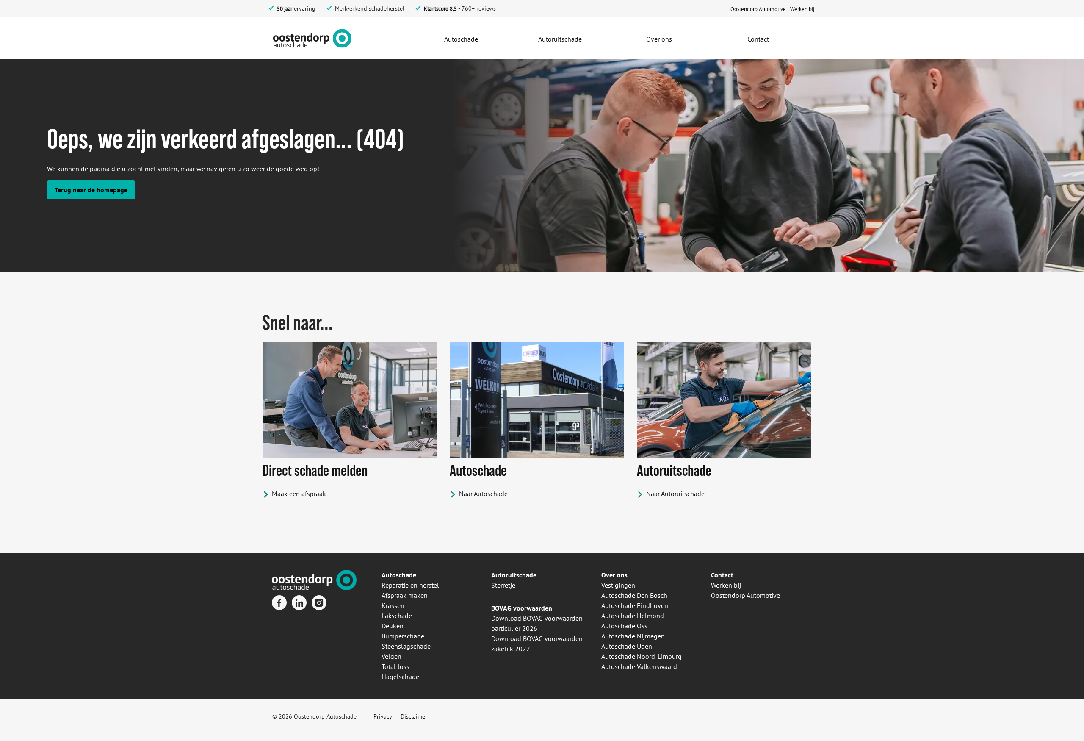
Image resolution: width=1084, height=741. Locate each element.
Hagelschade (400, 676)
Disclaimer (414, 716)
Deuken (393, 626)
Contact (722, 575)
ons (621, 575)
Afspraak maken (405, 595)
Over (608, 575)
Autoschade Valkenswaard (639, 666)
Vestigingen (618, 585)
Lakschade (397, 615)
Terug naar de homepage (91, 190)
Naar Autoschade (483, 493)
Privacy (382, 716)
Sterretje (503, 585)
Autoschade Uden (626, 646)
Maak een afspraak (299, 493)
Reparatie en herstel (410, 585)
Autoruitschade (513, 575)
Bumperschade (403, 636)
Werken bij (726, 585)
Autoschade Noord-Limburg (641, 656)
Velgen (391, 656)
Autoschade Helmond (632, 615)
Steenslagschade (406, 646)
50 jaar (284, 8)
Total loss (395, 666)
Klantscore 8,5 (440, 8)
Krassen (393, 605)
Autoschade (399, 575)
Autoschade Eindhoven (634, 605)
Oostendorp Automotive (745, 595)
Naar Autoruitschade (675, 493)
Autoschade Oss (624, 626)
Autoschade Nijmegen (633, 636)
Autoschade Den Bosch (634, 595)
